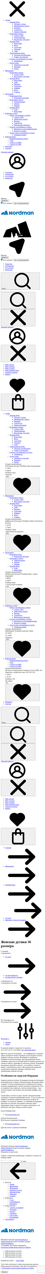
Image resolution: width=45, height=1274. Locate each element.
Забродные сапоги (21, 119)
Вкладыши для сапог (22, 39)
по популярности (11, 975)
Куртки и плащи (20, 131)
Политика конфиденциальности (13, 1247)
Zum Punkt (20, 1260)
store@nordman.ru (21, 1146)
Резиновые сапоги (16, 34)
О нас (12, 1200)
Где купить (9, 176)
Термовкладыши (20, 135)
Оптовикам (9, 174)
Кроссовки (18, 43)
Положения (14, 1217)
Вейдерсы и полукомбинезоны (25, 129)
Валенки (17, 28)
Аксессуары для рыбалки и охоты (22, 133)
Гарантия (8, 172)
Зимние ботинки (20, 32)
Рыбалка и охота (11, 113)
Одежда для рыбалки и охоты (21, 127)
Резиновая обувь (16, 96)
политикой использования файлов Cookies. (18, 1268)
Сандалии (17, 47)
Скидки (8, 148)
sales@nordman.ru (7, 1150)
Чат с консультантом (21, 203)
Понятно (4, 1272)
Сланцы (17, 92)
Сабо (16, 51)
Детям (7, 20)
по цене (8, 957)
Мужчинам (9, 94)
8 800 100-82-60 (6, 1148)
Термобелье (18, 61)
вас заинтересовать (29, 1050)
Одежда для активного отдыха (21, 59)
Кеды (16, 45)
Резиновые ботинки (21, 98)
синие (7, 1044)
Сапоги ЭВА (19, 36)
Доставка (13, 1210)
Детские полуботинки (22, 55)
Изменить (5, 200)
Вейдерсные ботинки (22, 125)
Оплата (12, 1211)
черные (8, 1042)
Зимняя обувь (15, 22)
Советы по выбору (17, 1208)
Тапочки (17, 49)
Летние (16, 104)
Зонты (16, 69)
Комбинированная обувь (19, 139)
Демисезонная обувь (17, 53)
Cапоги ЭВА (19, 74)
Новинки (8, 146)
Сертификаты (15, 1202)
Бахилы (17, 121)
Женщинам (9, 71)
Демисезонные (19, 38)
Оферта (28, 1247)
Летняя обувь (14, 41)
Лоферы (17, 88)
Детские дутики (20, 24)
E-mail (24, 1161)
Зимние (17, 106)
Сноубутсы (18, 30)
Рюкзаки (17, 67)
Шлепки (17, 84)
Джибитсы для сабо (21, 65)
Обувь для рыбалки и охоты (20, 115)
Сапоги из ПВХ (16, 142)
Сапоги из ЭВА (15, 144)
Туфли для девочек (21, 57)
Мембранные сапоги (21, 26)
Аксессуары (14, 63)
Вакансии (9, 178)
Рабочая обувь (10, 137)
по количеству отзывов (13, 977)
